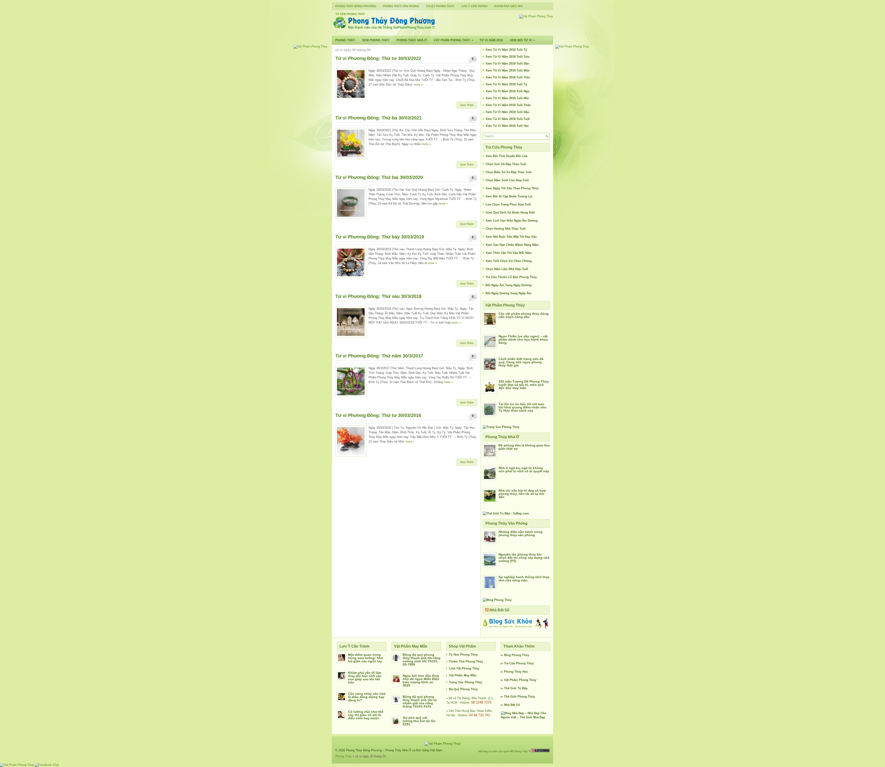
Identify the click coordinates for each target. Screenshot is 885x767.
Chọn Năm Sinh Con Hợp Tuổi (507, 180)
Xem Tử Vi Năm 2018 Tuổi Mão (508, 70)
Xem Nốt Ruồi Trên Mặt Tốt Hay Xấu (511, 236)
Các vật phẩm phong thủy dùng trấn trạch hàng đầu (524, 315)
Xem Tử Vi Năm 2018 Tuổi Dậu (507, 112)
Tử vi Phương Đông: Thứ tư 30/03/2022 (378, 58)
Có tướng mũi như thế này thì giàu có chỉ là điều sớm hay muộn (365, 715)
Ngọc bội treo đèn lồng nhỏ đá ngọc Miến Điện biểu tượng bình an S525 (421, 680)
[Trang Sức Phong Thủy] (501, 427)
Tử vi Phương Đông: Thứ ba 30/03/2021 (378, 117)
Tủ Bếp (522, 688)
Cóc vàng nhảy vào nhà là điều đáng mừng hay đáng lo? (366, 697)
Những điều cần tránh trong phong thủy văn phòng (521, 533)
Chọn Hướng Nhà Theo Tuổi (506, 228)
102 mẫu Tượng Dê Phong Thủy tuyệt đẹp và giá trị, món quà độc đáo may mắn (524, 385)
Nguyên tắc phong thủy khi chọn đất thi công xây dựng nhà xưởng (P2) (524, 558)
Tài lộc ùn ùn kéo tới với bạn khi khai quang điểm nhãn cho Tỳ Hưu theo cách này (522, 407)
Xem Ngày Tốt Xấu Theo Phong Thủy (512, 188)
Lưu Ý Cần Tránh (474, 6)
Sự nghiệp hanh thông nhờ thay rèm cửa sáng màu (524, 578)
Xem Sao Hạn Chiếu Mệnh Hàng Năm (512, 245)
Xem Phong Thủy (375, 40)
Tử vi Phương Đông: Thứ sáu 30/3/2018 (378, 296)
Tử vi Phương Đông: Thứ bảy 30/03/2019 (379, 236)
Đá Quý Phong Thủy (463, 689)
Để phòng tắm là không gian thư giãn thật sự (524, 446)
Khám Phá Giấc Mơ (508, 6)
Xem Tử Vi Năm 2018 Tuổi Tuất (508, 119)
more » (418, 84)
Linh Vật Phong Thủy (464, 668)
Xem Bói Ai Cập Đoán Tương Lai (509, 196)
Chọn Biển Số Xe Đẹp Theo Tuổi (509, 172)
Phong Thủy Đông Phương (355, 6)
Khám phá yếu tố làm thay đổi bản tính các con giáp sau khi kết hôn (364, 677)
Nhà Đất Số (499, 610)
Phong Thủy (345, 40)
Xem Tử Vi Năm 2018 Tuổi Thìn (508, 77)
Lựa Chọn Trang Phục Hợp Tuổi (508, 204)
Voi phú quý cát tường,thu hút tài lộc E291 (419, 721)
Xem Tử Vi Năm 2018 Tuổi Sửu (508, 56)
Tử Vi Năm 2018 (491, 40)
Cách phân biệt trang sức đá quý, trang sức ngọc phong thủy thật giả (521, 362)
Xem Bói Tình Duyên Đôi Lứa (506, 156)
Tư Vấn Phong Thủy (350, 14)
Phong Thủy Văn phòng (401, 6)
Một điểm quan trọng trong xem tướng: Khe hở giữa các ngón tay (365, 658)
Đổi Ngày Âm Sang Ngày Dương (508, 285)
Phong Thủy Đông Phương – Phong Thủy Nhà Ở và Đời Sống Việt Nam (394, 750)
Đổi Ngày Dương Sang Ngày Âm (508, 293)
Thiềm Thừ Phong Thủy (466, 661)
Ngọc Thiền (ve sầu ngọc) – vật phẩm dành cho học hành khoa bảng (523, 339)
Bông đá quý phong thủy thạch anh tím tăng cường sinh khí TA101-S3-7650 (421, 659)
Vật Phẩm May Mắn (462, 675)
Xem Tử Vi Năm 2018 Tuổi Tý (506, 49)
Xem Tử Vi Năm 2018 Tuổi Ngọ (507, 91)
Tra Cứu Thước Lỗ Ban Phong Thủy (511, 277)
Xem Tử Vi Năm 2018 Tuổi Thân (508, 105)
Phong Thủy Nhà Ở (411, 40)
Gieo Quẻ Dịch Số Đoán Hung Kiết (510, 212)
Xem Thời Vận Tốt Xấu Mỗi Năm (509, 253)
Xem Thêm (467, 105)
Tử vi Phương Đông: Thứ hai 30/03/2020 (379, 177)
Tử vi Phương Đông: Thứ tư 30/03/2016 (378, 415)
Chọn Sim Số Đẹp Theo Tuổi (506, 164)
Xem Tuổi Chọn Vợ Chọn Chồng (509, 261)
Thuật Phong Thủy (440, 6)
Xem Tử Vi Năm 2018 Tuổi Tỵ (506, 84)
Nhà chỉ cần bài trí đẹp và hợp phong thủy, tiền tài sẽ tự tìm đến (522, 494)
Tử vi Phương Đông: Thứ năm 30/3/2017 (379, 355)
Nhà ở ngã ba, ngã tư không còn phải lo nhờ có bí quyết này (524, 469)
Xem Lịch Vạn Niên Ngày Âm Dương (512, 220)
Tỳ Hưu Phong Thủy (463, 654)
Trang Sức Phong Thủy (465, 682)
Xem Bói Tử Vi (522, 40)
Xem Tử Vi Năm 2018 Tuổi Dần (507, 63)
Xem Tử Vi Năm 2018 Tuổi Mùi (507, 98)
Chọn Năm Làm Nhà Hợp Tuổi (507, 269)
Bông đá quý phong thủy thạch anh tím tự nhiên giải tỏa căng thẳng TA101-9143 (420, 701)
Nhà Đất (509, 705)
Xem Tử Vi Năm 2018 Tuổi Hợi (507, 126)
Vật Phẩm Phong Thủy (453, 40)
